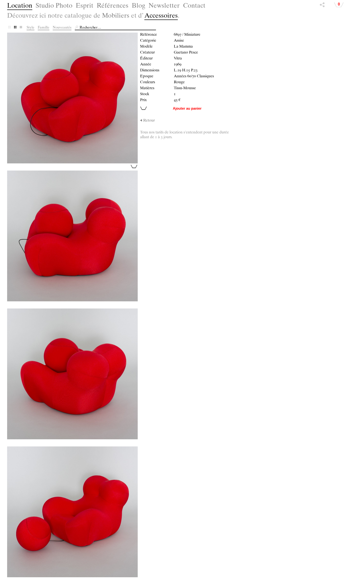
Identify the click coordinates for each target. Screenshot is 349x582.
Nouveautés (62, 27)
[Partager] (322, 6)
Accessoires (161, 16)
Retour (149, 121)
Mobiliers (115, 16)
